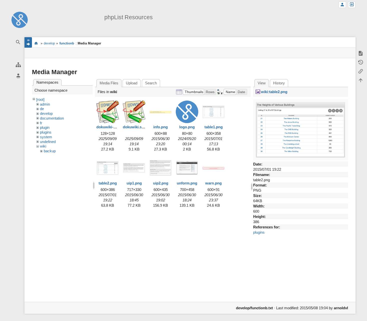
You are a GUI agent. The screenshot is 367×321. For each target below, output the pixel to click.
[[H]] (19, 19)
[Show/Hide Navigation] (28, 42)
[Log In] (352, 4)
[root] (40, 99)
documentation (52, 118)
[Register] (342, 4)
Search (151, 83)
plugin (44, 127)
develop (49, 43)
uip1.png (134, 183)
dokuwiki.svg (134, 127)
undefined (48, 142)
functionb (66, 43)
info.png (160, 127)
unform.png (187, 183)
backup (50, 151)
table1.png (213, 127)
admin (45, 104)
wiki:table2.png (274, 92)
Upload (131, 83)
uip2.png (160, 183)
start (36, 43)
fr (41, 123)
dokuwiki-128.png (111, 127)
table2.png (108, 183)
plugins (45, 132)
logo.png (187, 127)
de (42, 109)
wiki (43, 146)
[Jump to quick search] (18, 42)
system (46, 137)
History (279, 83)
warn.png (213, 183)
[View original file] (300, 129)
